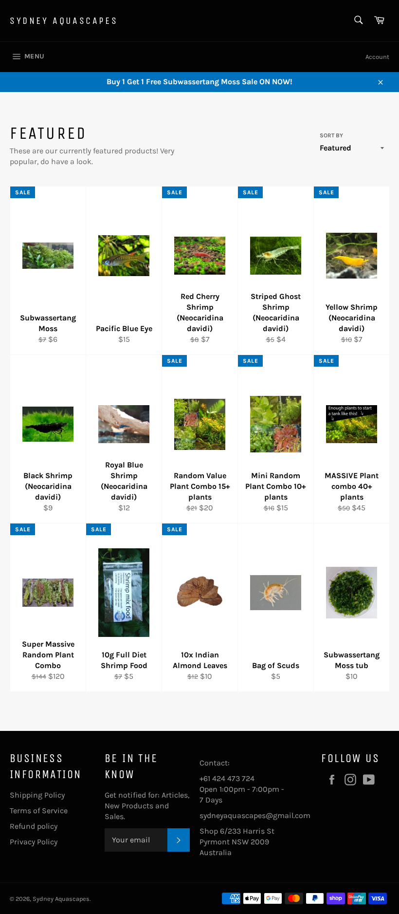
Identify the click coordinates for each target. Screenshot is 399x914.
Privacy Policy (33, 841)
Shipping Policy (37, 795)
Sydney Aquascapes (64, 20)
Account (377, 56)
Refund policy (33, 826)
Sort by (331, 135)
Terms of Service (39, 810)
